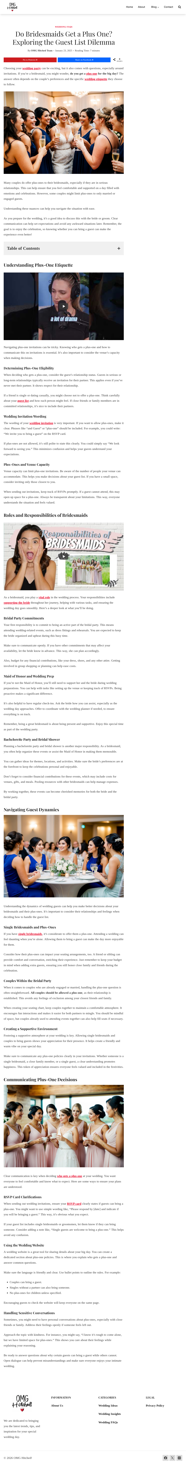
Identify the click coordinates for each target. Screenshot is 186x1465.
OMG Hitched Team (41, 50)
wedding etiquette (96, 79)
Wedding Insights (109, 1414)
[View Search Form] (179, 7)
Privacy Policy (155, 1405)
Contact (168, 6)
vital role (44, 597)
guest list (23, 400)
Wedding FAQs (63, 27)
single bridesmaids (30, 934)
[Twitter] (172, 1458)
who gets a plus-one (69, 1176)
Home (129, 6)
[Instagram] (179, 1458)
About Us (57, 1405)
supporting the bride (17, 602)
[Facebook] (166, 1458)
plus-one (91, 73)
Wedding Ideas (108, 1405)
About (141, 6)
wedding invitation (41, 423)
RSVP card (74, 1203)
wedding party (31, 68)
